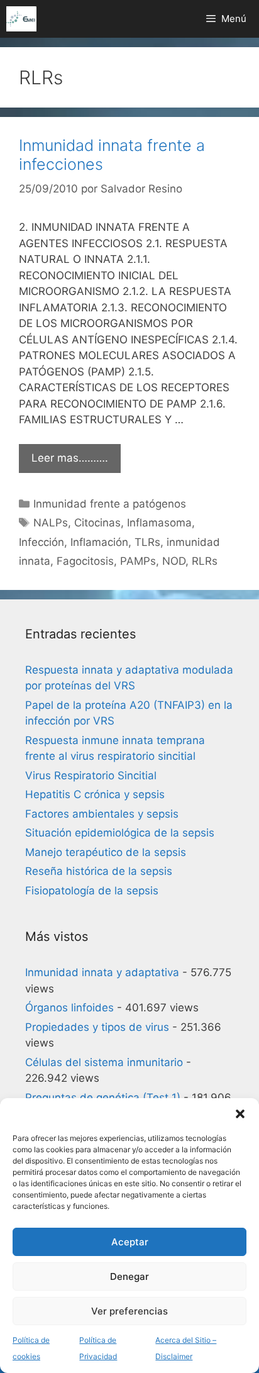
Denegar (129, 1276)
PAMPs (138, 561)
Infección (41, 542)
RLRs (205, 561)
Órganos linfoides (69, 1007)
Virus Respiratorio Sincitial (91, 775)
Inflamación (99, 542)
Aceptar (129, 1242)
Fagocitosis (85, 561)
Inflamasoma (159, 522)
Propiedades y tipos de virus (97, 1027)
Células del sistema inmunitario (104, 1062)
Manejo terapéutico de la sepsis (105, 852)
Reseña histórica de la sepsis (98, 871)
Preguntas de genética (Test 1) (102, 1097)
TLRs (147, 542)
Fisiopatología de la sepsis (91, 890)
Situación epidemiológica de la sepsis (119, 832)
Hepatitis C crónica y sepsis (95, 794)
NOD (173, 561)
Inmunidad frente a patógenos (109, 504)
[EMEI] (21, 19)
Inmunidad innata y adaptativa (102, 972)
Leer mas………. (69, 458)
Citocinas (97, 522)
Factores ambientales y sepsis (102, 814)
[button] (240, 1114)
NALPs (50, 522)
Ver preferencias (129, 1311)
